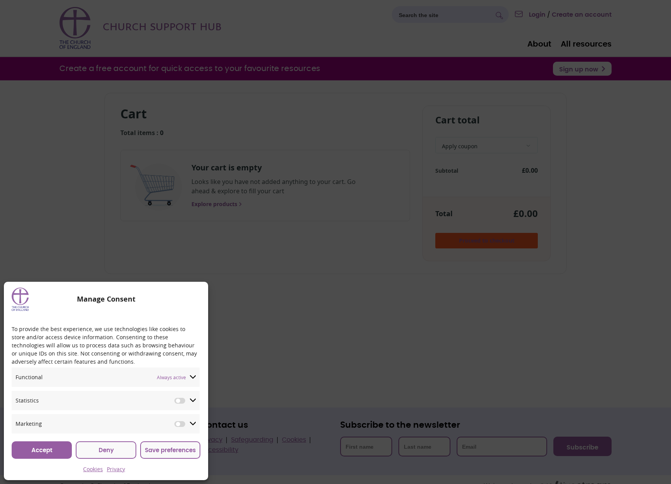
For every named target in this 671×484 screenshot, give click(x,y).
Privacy (116, 469)
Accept (41, 450)
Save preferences (170, 450)
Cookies (93, 469)
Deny (106, 450)
